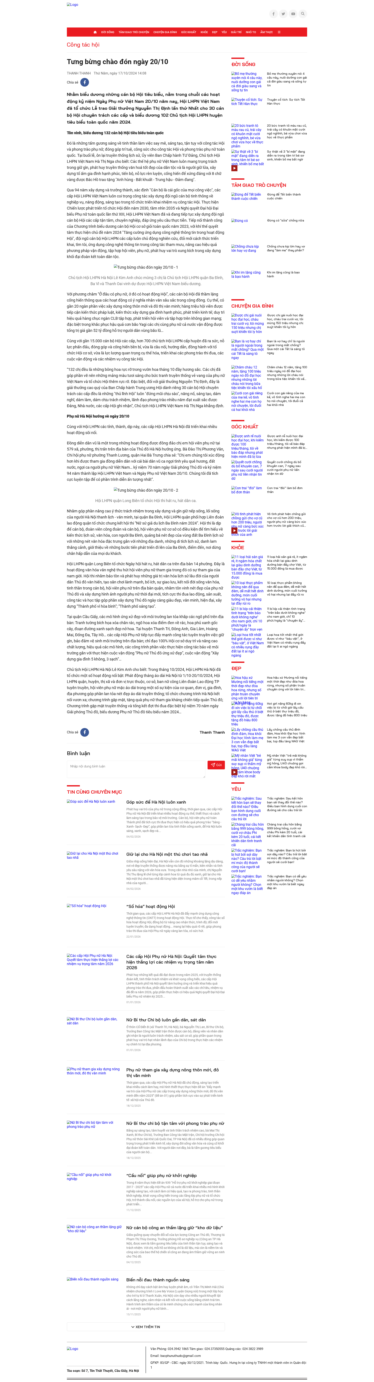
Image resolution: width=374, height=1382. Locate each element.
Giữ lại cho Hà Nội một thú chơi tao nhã (167, 854)
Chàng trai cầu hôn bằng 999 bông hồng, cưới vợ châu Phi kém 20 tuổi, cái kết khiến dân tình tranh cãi (286, 830)
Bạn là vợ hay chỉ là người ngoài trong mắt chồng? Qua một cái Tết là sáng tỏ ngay (286, 347)
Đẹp (214, 32)
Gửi (219, 765)
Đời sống (107, 32)
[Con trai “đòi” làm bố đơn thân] (247, 490)
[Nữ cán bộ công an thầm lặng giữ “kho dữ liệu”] (94, 1229)
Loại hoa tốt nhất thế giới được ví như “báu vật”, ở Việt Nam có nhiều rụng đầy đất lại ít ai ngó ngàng (286, 640)
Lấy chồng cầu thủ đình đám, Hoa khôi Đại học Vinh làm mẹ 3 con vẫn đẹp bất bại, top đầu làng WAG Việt (286, 735)
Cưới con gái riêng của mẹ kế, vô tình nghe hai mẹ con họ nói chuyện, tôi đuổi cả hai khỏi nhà (286, 399)
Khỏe (204, 32)
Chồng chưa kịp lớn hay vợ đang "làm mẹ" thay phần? (286, 248)
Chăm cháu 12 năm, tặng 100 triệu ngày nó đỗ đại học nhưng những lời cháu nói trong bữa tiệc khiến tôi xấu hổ (287, 375)
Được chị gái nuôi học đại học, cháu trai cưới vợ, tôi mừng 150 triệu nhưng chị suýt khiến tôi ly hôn (285, 321)
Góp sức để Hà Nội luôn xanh (156, 802)
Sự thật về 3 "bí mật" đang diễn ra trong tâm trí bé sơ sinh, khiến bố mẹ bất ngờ (286, 155)
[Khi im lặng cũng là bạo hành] (247, 274)
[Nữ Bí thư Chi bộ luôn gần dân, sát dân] (94, 1021)
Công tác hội (83, 44)
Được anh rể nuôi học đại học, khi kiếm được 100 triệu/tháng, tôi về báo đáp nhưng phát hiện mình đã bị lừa (286, 444)
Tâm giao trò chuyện (134, 32)
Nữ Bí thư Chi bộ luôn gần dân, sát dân (166, 1019)
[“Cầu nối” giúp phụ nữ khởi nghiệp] (94, 1176)
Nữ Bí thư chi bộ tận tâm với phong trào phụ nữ (175, 1123)
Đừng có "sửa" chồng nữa (285, 220)
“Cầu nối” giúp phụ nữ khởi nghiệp (161, 1175)
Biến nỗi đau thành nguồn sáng (157, 1279)
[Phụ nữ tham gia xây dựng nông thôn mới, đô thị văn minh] (94, 1071)
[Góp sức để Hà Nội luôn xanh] (91, 801)
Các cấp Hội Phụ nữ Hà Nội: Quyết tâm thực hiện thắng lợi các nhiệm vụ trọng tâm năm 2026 (171, 962)
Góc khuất (188, 32)
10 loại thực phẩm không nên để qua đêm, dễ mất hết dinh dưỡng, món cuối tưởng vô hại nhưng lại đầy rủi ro (287, 588)
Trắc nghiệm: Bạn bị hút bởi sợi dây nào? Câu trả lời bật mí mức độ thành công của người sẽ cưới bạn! (287, 856)
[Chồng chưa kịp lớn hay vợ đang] (247, 248)
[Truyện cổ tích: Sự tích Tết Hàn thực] (247, 101)
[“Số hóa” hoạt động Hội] (86, 906)
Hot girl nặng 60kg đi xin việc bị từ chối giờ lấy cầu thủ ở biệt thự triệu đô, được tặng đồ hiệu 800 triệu (287, 709)
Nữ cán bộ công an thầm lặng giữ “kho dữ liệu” (174, 1227)
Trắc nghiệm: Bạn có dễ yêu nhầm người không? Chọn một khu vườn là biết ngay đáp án (286, 882)
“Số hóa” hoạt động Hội (150, 906)
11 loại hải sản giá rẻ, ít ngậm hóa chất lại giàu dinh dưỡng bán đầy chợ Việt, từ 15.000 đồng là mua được (287, 562)
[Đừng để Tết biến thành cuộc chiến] (247, 196)
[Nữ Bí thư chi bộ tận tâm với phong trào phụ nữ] (94, 1124)
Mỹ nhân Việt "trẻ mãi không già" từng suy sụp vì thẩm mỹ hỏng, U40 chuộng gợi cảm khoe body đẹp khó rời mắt (286, 763)
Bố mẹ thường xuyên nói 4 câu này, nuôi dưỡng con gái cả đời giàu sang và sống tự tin (287, 79)
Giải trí (236, 32)
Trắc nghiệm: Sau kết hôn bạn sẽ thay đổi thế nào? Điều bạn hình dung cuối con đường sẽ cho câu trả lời (287, 804)
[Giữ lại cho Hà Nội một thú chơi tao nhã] (94, 855)
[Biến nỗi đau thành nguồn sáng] (92, 1279)
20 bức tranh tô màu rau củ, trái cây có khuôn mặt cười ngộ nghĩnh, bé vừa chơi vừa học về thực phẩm (287, 131)
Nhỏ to (251, 32)
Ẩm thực (266, 32)
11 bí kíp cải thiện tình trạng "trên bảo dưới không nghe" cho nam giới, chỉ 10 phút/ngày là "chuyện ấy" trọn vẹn (286, 616)
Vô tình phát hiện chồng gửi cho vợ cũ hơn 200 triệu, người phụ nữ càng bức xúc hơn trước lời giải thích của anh (286, 521)
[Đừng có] (239, 220)
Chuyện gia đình (165, 32)
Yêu (224, 32)
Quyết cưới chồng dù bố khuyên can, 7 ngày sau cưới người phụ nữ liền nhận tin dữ (284, 468)
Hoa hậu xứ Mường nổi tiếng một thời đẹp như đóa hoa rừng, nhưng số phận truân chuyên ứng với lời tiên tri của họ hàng (287, 685)
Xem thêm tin (148, 1327)
